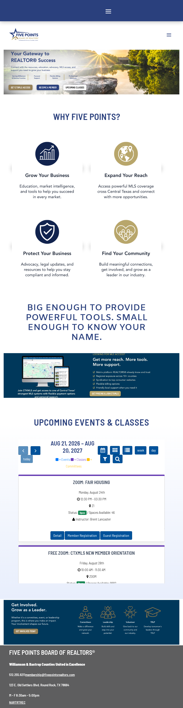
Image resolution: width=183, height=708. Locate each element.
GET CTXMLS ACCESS (20, 87)
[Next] (35, 450)
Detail (57, 535)
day (153, 450)
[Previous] (23, 450)
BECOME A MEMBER (48, 87)
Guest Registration (116, 535)
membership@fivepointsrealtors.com (50, 675)
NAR (12, 702)
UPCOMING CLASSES (75, 87)
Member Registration (82, 535)
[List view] (127, 450)
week (140, 450)
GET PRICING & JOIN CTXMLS (105, 393)
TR (16, 702)
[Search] (118, 459)
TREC (21, 702)
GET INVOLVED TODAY (26, 631)
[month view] (103, 450)
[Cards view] (115, 450)
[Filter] (105, 459)
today (26, 459)
